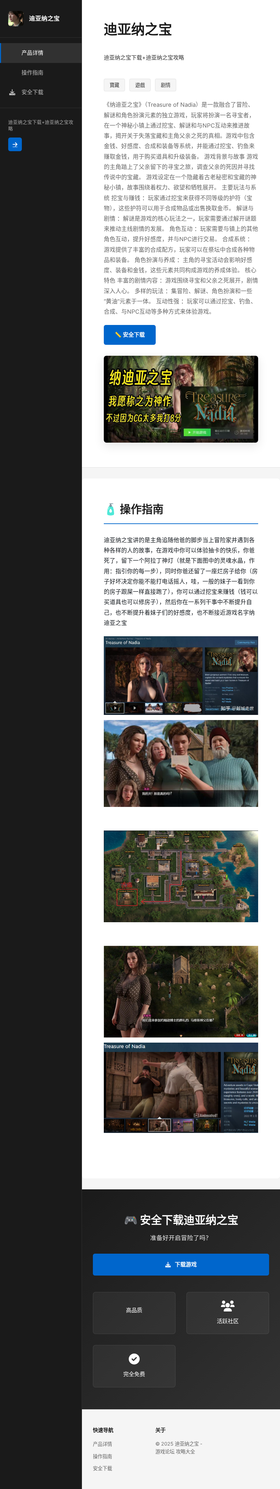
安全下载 (102, 1468)
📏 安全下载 (130, 334)
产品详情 (102, 1444)
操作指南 (102, 1456)
